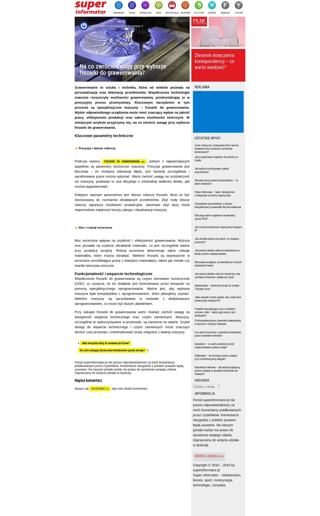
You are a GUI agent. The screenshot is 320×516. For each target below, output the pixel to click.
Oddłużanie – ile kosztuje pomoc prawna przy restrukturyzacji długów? (216, 357)
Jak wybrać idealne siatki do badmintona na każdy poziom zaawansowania (217, 252)
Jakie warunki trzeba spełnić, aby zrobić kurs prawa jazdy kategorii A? (218, 299)
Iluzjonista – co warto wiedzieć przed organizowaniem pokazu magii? (214, 345)
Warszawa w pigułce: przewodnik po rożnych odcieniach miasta (218, 264)
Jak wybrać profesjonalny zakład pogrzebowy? (212, 170)
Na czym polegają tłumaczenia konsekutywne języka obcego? (112, 350)
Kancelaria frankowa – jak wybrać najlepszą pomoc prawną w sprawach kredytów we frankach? (217, 370)
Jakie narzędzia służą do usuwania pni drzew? (106, 343)
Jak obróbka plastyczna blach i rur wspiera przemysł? (217, 240)
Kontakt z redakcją (207, 455)
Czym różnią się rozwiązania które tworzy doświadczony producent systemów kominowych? (217, 148)
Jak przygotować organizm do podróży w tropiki (216, 158)
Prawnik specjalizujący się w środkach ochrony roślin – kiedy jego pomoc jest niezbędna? (215, 312)
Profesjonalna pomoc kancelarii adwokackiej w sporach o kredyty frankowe (218, 322)
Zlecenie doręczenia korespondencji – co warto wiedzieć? (214, 61)
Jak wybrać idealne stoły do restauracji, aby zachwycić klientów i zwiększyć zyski (217, 275)
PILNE (199, 21)
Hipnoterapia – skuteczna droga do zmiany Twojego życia (217, 287)
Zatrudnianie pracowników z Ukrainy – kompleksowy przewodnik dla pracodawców (218, 205)
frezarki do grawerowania (122, 161)
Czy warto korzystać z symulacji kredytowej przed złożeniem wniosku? (218, 334)
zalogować (98, 388)
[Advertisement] (219, 112)
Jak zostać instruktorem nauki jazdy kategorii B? (218, 229)
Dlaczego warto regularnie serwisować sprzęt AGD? (215, 217)
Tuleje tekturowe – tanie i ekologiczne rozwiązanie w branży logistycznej (215, 193)
